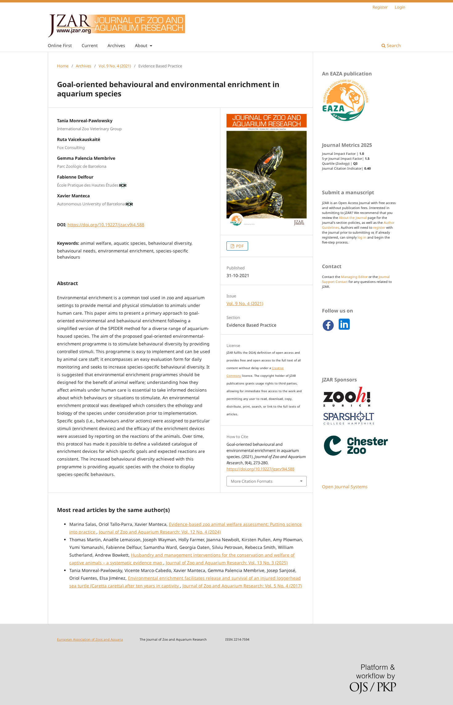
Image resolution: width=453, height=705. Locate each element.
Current (90, 45)
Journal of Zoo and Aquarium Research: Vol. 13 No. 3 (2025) (227, 563)
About (142, 45)
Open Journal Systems (345, 486)
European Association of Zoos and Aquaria (90, 639)
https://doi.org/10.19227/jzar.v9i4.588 (105, 225)
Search (393, 45)
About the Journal (353, 218)
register (379, 227)
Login (400, 7)
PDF (239, 246)
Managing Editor (354, 277)
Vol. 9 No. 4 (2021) (115, 66)
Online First (60, 45)
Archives (116, 45)
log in (361, 237)
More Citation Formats (251, 481)
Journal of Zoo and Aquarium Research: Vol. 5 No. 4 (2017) (242, 586)
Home (62, 66)
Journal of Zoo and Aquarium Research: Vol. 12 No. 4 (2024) (160, 532)
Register (380, 7)
